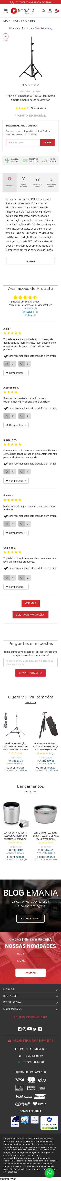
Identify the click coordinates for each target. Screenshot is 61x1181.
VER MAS (30, 603)
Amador (28, 308)
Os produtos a (33, 2)
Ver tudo (30, 703)
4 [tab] (32, 85)
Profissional (28, 311)
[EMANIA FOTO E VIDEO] (5, 21)
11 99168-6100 (33, 1062)
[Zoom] (30, 61)
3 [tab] (29, 85)
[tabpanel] (30, 62)
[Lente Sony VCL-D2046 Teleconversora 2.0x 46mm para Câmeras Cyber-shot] (15, 815)
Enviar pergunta (30, 672)
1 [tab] (23, 85)
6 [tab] (38, 85)
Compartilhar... (17, 373)
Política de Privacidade (30, 1017)
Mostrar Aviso (8, 1178)
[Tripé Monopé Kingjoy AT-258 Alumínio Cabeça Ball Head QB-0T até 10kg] (46, 725)
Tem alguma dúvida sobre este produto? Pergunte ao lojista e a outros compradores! (30, 653)
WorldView (25, 91)
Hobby (28, 315)
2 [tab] (26, 85)
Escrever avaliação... (30, 614)
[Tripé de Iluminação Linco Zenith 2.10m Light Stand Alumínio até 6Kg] (15, 725)
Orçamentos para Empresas (32, 1040)
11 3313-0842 (33, 1056)
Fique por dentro (30, 918)
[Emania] (22, 11)
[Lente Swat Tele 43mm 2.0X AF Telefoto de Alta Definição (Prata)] (46, 815)
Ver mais (30, 261)
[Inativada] (15, 1121)
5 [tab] (35, 85)
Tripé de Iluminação (18, 199)
